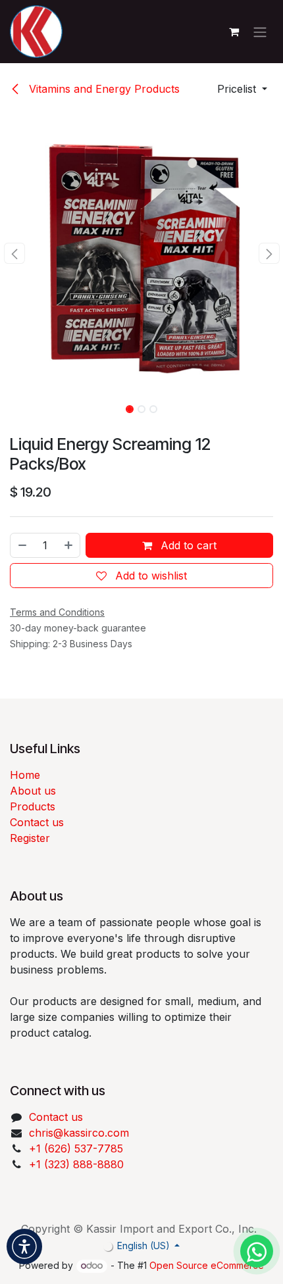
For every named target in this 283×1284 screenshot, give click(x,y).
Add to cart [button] (187, 545)
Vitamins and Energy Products (103, 88)
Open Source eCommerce (206, 1265)
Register (30, 838)
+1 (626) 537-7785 (76, 1148)
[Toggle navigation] (260, 31)
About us (33, 790)
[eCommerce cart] (233, 31)
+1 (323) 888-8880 (76, 1164)
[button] (242, 88)
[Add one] (69, 545)
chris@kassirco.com (80, 1132)
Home (25, 774)
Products (32, 806)
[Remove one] (22, 545)
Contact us (37, 822)
